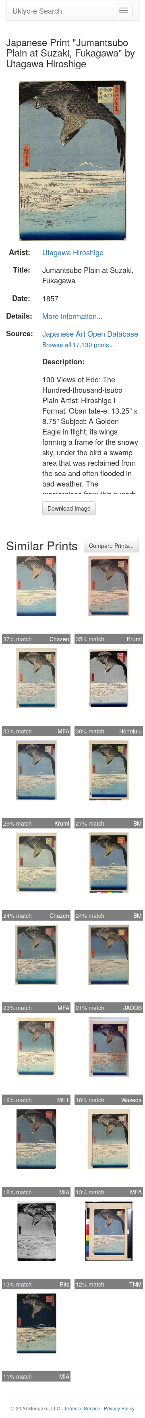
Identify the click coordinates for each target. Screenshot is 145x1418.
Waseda (131, 1100)
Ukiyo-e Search (37, 10)
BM (137, 823)
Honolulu (130, 731)
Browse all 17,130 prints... (78, 344)
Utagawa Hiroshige (73, 252)
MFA (63, 731)
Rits (64, 1284)
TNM (135, 1284)
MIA (64, 1192)
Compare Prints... (111, 545)
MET (63, 1100)
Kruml (134, 639)
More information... (72, 316)
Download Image (69, 508)
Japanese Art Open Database (90, 333)
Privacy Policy (119, 1408)
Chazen (59, 639)
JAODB (132, 1008)
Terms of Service (82, 1408)
